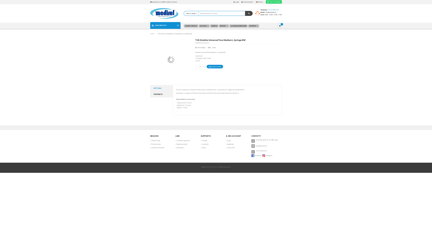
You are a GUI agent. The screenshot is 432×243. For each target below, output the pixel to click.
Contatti (204, 141)
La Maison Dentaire (157, 148)
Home (152, 34)
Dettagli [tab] (158, 88)
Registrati (230, 144)
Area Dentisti (160, 25)
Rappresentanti (182, 144)
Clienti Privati (155, 141)
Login (237, 2)
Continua (205, 174)
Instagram (268, 155)
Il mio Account (247, 2)
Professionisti (156, 144)
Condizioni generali (183, 141)
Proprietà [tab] (158, 94)
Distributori (180, 148)
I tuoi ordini (231, 148)
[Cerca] (249, 13)
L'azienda (205, 144)
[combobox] (218, 13)
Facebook (258, 155)
